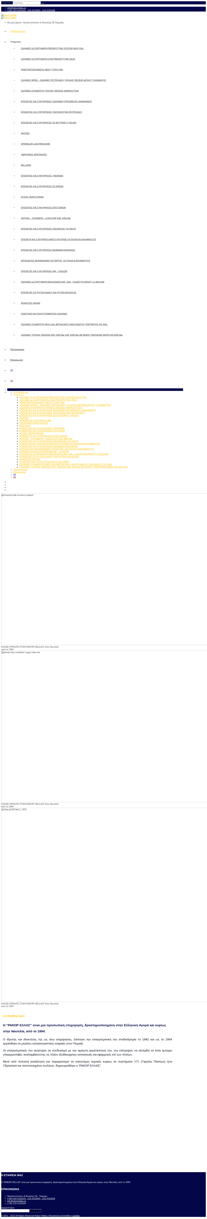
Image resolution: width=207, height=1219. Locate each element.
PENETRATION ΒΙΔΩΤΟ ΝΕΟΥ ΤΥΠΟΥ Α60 (42, 69)
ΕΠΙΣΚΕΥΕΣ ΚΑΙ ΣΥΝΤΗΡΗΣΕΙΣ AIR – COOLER (44, 271)
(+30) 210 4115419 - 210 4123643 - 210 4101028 (31, 10)
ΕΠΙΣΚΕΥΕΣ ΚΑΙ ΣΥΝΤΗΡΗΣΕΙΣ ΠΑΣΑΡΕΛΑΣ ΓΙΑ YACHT (48, 229)
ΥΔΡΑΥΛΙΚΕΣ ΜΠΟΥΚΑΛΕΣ (34, 154)
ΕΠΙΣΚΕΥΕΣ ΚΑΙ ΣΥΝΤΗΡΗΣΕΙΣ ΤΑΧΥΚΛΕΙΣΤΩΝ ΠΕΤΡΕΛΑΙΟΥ (51, 112)
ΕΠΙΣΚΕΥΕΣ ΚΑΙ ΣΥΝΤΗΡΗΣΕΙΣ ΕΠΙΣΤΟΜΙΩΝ (43, 207)
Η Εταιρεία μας (17, 31)
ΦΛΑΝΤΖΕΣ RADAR (30, 303)
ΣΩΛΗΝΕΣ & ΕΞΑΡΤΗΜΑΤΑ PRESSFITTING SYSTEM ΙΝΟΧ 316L (52, 48)
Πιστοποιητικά (17, 349)
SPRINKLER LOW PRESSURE (35, 144)
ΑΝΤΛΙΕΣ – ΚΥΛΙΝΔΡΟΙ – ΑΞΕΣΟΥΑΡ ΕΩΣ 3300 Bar (46, 218)
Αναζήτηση (35, 1211)
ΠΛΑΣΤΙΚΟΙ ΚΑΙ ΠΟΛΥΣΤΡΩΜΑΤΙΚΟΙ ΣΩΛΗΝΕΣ (44, 314)
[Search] (42, 3)
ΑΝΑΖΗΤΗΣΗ (7, 1208)
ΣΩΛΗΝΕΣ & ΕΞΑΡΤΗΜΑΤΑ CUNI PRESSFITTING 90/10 (48, 59)
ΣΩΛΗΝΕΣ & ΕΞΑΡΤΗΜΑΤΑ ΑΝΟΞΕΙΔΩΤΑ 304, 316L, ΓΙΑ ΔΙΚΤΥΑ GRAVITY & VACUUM (62, 282)
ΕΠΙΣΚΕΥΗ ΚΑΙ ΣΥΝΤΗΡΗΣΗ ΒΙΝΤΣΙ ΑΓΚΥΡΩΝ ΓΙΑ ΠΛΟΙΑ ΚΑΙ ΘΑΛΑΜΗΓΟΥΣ (58, 239)
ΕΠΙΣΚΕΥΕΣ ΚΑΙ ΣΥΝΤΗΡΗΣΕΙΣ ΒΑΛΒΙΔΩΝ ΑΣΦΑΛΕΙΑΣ (48, 250)
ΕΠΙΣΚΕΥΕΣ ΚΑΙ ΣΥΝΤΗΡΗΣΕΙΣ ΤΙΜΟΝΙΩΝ (42, 176)
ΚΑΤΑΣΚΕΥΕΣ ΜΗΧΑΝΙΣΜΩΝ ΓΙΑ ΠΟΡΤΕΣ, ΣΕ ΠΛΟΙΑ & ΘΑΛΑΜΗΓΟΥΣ (55, 260)
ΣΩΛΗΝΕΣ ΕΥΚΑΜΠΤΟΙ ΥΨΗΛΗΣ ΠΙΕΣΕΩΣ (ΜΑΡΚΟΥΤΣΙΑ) (50, 91)
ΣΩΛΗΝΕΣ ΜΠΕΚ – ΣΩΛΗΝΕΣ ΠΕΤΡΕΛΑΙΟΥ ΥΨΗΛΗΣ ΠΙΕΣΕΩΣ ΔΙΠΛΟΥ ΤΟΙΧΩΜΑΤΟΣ (63, 80)
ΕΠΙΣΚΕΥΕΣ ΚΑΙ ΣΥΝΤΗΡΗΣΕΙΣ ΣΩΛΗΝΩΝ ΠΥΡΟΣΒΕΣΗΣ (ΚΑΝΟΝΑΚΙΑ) (56, 101)
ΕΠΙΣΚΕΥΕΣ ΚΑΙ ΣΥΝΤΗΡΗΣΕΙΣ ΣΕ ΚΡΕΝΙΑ (42, 186)
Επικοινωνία (16, 360)
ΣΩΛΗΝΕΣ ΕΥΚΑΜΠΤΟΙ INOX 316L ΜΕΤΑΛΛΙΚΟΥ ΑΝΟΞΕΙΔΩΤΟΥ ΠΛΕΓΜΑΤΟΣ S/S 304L (64, 324)
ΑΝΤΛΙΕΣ (25, 133)
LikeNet (76, 1215)
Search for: (7, 2)
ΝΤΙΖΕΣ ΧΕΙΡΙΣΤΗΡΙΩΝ (32, 197)
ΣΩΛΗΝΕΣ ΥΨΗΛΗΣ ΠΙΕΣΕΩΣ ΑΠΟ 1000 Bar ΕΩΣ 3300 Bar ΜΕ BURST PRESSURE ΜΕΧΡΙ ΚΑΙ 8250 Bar (72, 335)
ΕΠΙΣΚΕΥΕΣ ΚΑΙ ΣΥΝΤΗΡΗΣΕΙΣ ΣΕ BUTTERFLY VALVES (48, 122)
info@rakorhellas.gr (16, 8)
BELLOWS (26, 165)
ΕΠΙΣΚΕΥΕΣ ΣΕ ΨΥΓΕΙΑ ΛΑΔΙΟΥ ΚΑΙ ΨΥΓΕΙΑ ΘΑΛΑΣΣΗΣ (48, 292)
